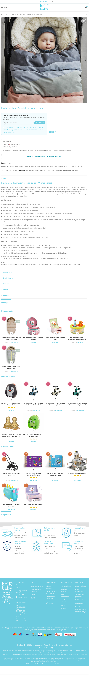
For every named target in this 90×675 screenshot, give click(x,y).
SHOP (33, 595)
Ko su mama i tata (37, 586)
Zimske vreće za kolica (34, 14)
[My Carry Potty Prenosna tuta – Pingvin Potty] (11, 391)
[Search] (53, 1)
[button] (3, 60)
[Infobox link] (14, 533)
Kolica (11, 14)
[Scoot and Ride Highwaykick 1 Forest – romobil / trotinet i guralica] (77, 391)
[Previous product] (82, 14)
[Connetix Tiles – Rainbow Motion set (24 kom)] (55, 461)
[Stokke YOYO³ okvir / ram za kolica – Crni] (11, 461)
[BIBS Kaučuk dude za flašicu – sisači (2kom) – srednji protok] (11, 423)
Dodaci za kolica (20, 14)
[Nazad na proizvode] (84, 14)
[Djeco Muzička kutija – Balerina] (33, 493)
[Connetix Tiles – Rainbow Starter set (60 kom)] (33, 461)
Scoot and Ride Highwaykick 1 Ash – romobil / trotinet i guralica (55, 405)
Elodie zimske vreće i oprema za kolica (43, 170)
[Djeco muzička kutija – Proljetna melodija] (33, 326)
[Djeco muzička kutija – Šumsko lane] (55, 326)
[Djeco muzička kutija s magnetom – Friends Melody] (77, 326)
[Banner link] (7, 586)
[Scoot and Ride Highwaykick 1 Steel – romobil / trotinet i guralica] (33, 391)
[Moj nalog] (82, 7)
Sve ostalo (75, 170)
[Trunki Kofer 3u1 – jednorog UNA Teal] (11, 493)
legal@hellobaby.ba (57, 663)
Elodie (28, 170)
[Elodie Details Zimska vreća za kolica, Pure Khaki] (11, 326)
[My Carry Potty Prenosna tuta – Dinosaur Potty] (33, 423)
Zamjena (63, 608)
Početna (4, 14)
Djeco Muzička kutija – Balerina (33, 504)
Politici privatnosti (9, 132)
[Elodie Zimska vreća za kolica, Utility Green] (11, 355)
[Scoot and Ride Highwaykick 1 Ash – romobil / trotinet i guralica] (55, 391)
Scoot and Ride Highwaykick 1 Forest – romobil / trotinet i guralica (77, 405)
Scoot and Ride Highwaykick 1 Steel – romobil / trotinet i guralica (33, 405)
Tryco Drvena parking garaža (77, 473)
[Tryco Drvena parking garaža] (77, 461)
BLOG (33, 598)
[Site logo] (44, 7)
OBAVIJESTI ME (40, 122)
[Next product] (86, 14)
